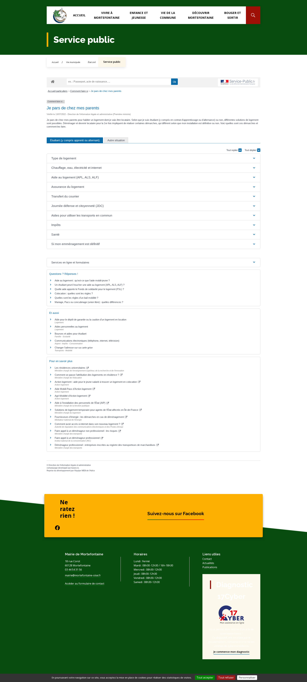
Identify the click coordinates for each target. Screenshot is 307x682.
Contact (207, 559)
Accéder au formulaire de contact (84, 583)
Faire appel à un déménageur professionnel (77, 438)
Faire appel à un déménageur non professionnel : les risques (86, 430)
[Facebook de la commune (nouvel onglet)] (55, 527)
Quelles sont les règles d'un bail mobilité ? (76, 297)
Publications (209, 567)
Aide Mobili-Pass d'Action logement (73, 389)
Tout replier (232, 150)
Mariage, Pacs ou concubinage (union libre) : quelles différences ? (89, 302)
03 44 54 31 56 (73, 569)
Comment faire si (79, 91)
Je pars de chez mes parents (106, 91)
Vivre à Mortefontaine (107, 15)
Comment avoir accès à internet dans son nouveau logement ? (88, 424)
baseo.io (75, 468)
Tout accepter (205, 677)
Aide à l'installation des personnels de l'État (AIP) (80, 402)
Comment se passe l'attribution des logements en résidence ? (87, 374)
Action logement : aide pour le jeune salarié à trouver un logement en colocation (96, 381)
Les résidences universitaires (70, 367)
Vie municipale (73, 62)
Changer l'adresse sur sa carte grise (74, 347)
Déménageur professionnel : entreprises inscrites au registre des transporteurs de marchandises (105, 445)
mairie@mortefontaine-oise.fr (83, 575)
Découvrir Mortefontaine (201, 15)
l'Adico (92, 471)
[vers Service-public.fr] (238, 82)
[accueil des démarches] (52, 81)
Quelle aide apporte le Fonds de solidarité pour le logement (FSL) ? (89, 289)
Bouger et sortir (232, 15)
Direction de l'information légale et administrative (70, 465)
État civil (92, 62)
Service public (111, 62)
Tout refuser (226, 677)
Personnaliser (247, 677)
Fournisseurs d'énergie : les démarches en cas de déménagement (89, 417)
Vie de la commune (168, 15)
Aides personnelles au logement (71, 326)
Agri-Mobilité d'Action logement (71, 395)
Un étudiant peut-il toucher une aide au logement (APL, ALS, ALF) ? (89, 284)
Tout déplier (251, 150)
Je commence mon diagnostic (231, 651)
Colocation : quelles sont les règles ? (74, 293)
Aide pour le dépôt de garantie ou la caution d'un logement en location (90, 319)
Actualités (208, 563)
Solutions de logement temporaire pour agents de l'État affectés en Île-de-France (97, 409)
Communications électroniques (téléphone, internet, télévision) (87, 340)
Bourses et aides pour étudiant (70, 333)
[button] (153, 158)
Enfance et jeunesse (139, 15)
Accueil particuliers (57, 91)
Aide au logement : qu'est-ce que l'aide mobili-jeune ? (82, 280)
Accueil (79, 15)
